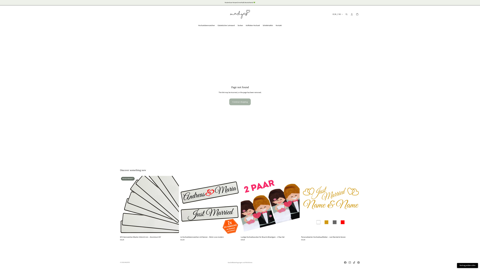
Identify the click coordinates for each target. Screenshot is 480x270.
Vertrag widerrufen (468, 265)
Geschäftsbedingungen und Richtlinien (240, 263)
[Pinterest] (358, 262)
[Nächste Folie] (175, 205)
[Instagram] (349, 262)
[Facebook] (345, 262)
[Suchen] (346, 14)
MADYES (127, 262)
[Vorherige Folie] (124, 205)
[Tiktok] (354, 262)
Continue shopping (240, 102)
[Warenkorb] (357, 14)
